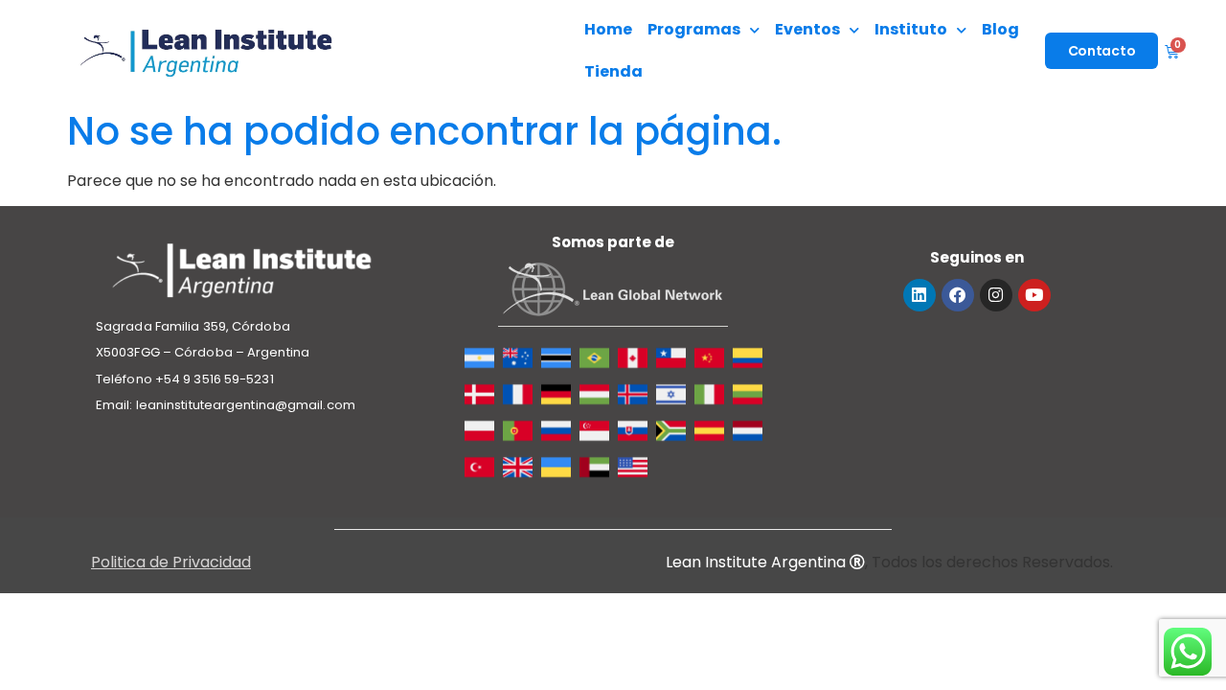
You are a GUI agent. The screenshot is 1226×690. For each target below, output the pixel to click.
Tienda (613, 71)
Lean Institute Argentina (758, 562)
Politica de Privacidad (171, 562)
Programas (693, 29)
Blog (1000, 29)
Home (608, 29)
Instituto (910, 29)
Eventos (807, 29)
